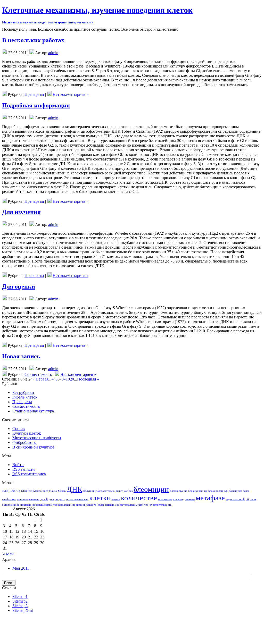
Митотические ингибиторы (36, 438)
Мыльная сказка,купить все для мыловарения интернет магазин (47, 22)
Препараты (34, 94)
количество (165, 499)
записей (23, 469)
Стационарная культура (33, 411)
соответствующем (126, 504)
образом (251, 499)
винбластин (9, 499)
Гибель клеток (24, 397)
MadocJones (40, 490)
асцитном (122, 490)
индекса (60, 499)
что (146, 504)
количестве (139, 498)
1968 (12, 490)
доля (51, 499)
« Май (8, 554)
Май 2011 (20, 568)
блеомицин (151, 489)
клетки (100, 498)
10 (68, 379)
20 (72, 379)
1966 (5, 490)
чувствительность (160, 504)
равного (91, 504)
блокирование (178, 490)
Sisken (62, 490)
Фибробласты (24, 442)
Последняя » (88, 379)
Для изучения (21, 212)
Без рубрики (23, 392)
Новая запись (21, 356)
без (131, 490)
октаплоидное (10, 504)
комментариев (29, 474)
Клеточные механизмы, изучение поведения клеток (97, 10)
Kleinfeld (26, 490)
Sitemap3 (20, 606)
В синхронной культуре (33, 447)
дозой (44, 499)
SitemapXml (22, 610)
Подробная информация (36, 105)
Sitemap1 (20, 596)
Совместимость (38, 374)
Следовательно (105, 490)
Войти (18, 464)
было (246, 490)
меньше (190, 499)
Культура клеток (26, 433)
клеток (116, 499)
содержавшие (105, 504)
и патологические (77, 499)
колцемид (178, 499)
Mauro (53, 490)
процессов (78, 504)
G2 (18, 490)
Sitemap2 (20, 601)
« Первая (40, 379)
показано (25, 504)
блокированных (218, 490)
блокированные (197, 490)
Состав (18, 428)
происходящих (62, 504)
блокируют (235, 490)
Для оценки (18, 286)
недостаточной (235, 499)
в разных (22, 499)
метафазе (210, 498)
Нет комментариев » (70, 94)
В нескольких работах (33, 40)
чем (140, 504)
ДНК (74, 489)
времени (34, 499)
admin (53, 52)
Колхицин (89, 490)
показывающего (42, 504)
